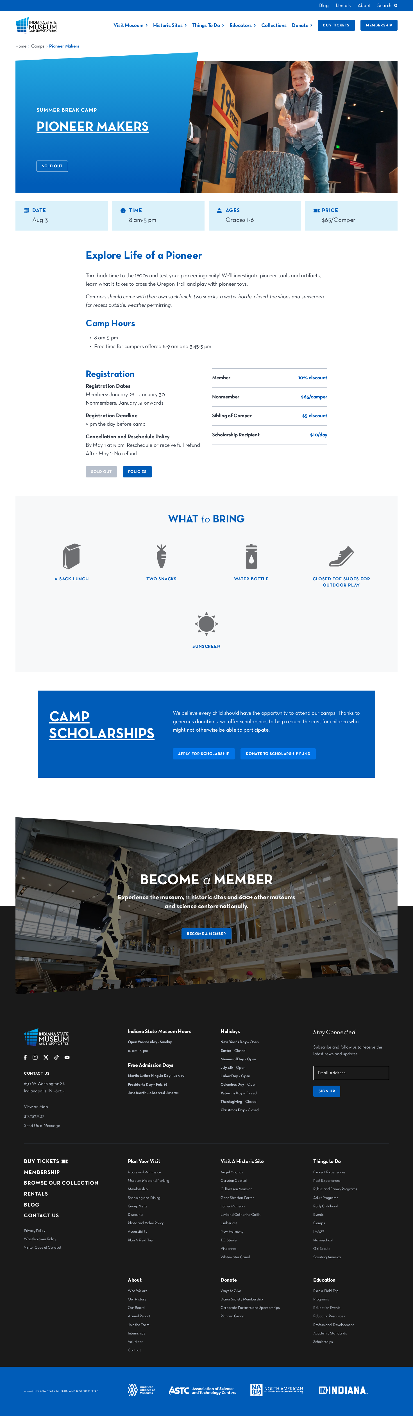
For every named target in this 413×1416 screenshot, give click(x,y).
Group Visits (137, 1206)
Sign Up (327, 1091)
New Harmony (232, 1232)
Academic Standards (330, 1333)
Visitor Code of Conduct (43, 1248)
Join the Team (138, 1325)
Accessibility (137, 1232)
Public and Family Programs (335, 1189)
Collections (273, 25)
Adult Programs (325, 1198)
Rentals (343, 5)
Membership (379, 25)
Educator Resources (329, 1316)
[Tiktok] (56, 1059)
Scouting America (327, 1257)
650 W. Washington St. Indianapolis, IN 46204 (44, 1087)
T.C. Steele (228, 1240)
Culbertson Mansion (236, 1189)
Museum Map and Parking (148, 1181)
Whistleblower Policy (40, 1239)
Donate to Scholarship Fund (278, 754)
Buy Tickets (336, 25)
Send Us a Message (42, 1126)
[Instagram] (35, 1059)
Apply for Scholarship (204, 754)
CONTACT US (41, 1215)
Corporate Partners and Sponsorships (250, 1308)
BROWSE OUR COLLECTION (61, 1183)
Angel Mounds (232, 1172)
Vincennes (229, 1249)
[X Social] (46, 1059)
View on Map (36, 1107)
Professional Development (333, 1325)
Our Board (136, 1308)
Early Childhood (325, 1206)
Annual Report (139, 1316)
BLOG (32, 1205)
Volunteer (135, 1342)
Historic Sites (168, 25)
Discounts (135, 1215)
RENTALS (36, 1194)
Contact (134, 1350)
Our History (137, 1299)
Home (20, 46)
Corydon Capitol (233, 1181)
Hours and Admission (144, 1172)
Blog (324, 5)
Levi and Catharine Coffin (240, 1215)
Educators (241, 25)
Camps (37, 46)
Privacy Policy (34, 1231)
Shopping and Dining (144, 1198)
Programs (321, 1299)
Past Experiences (327, 1181)
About (364, 5)
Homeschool (323, 1240)
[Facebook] (25, 1059)
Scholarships (323, 1342)
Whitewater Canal (235, 1257)
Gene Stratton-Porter (237, 1198)
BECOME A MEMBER (206, 934)
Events (318, 1215)
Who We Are (138, 1291)
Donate (300, 25)
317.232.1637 (34, 1116)
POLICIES (137, 472)
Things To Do (206, 25)
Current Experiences (329, 1172)
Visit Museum (129, 25)
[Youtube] (67, 1058)
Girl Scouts (321, 1249)
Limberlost (229, 1223)
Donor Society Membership (242, 1299)
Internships (136, 1333)
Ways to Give (231, 1291)
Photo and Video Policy (146, 1223)
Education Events (327, 1308)
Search (384, 5)
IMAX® (318, 1232)
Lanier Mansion (233, 1206)
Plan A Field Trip (140, 1240)
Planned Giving (232, 1316)
